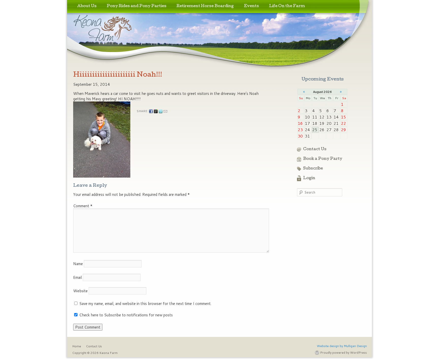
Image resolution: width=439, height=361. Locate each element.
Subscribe (313, 169)
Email (77, 277)
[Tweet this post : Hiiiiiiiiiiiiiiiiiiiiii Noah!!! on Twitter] (161, 111)
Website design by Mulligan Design (342, 346)
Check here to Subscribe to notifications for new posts (125, 315)
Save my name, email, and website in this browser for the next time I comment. (145, 303)
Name (78, 263)
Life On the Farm (287, 6)
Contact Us (314, 149)
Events (251, 6)
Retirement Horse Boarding (205, 6)
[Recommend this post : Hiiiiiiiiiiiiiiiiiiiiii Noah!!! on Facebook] (151, 111)
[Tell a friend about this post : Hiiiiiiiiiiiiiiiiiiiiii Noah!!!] (165, 111)
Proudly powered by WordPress (343, 352)
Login (309, 178)
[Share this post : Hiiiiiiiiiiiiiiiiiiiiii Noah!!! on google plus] (156, 111)
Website (80, 291)
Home (76, 346)
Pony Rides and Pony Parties (136, 6)
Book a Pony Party (322, 159)
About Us (87, 6)
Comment (82, 206)
